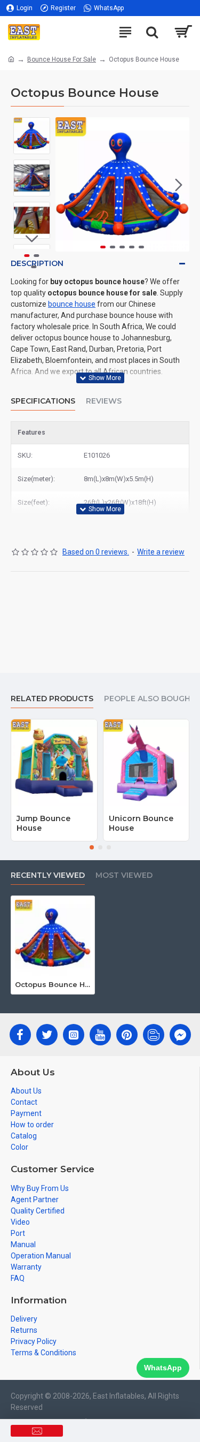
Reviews (104, 401)
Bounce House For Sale (61, 59)
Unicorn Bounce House (141, 823)
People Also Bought (150, 698)
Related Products (52, 698)
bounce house (71, 304)
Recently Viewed (48, 875)
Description (37, 263)
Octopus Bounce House (53, 984)
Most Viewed (124, 875)
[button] (66, 184)
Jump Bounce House (43, 823)
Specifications (43, 401)
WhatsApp (163, 1367)
